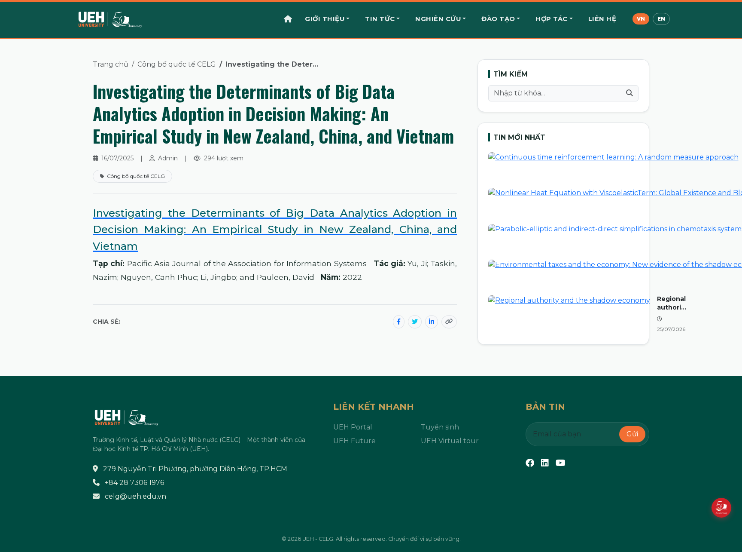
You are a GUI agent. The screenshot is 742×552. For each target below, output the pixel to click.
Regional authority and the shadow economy (672, 303)
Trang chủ (110, 64)
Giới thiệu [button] (324, 19)
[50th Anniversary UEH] (721, 508)
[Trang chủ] (288, 19)
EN (661, 18)
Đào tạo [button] (498, 19)
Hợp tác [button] (551, 19)
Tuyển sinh (440, 427)
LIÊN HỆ (602, 19)
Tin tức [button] (380, 19)
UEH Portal (352, 427)
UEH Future (354, 441)
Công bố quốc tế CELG (176, 64)
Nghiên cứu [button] (438, 19)
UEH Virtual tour (450, 441)
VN (641, 18)
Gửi (632, 434)
